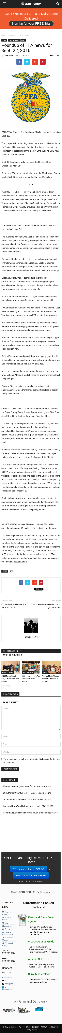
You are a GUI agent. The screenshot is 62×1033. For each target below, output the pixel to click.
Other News (9, 55)
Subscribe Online (7, 939)
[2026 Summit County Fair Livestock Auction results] (31, 667)
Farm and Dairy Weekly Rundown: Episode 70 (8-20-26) (50, 678)
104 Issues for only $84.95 (31, 875)
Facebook (7, 978)
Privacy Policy (6, 918)
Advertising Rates (8, 913)
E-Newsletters (7, 988)
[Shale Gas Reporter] (23, 1012)
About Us (8, 926)
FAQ (6, 923)
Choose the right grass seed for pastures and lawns (27, 786)
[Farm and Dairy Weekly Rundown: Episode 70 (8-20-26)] (51, 667)
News (23, 40)
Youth (4, 40)
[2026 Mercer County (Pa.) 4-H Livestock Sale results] (10, 667)
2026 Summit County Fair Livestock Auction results (31, 678)
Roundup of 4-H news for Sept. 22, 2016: (13, 606)
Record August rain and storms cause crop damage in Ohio (30, 813)
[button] (58, 4)
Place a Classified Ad (7, 933)
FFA (11, 571)
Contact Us (9, 929)
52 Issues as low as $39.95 (28, 869)
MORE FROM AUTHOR (13, 655)
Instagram (8, 984)
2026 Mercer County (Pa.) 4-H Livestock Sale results (10, 678)
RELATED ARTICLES (12, 651)
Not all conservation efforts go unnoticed (47, 606)
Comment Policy (7, 944)
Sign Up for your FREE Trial (31, 23)
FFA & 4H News (14, 40)
